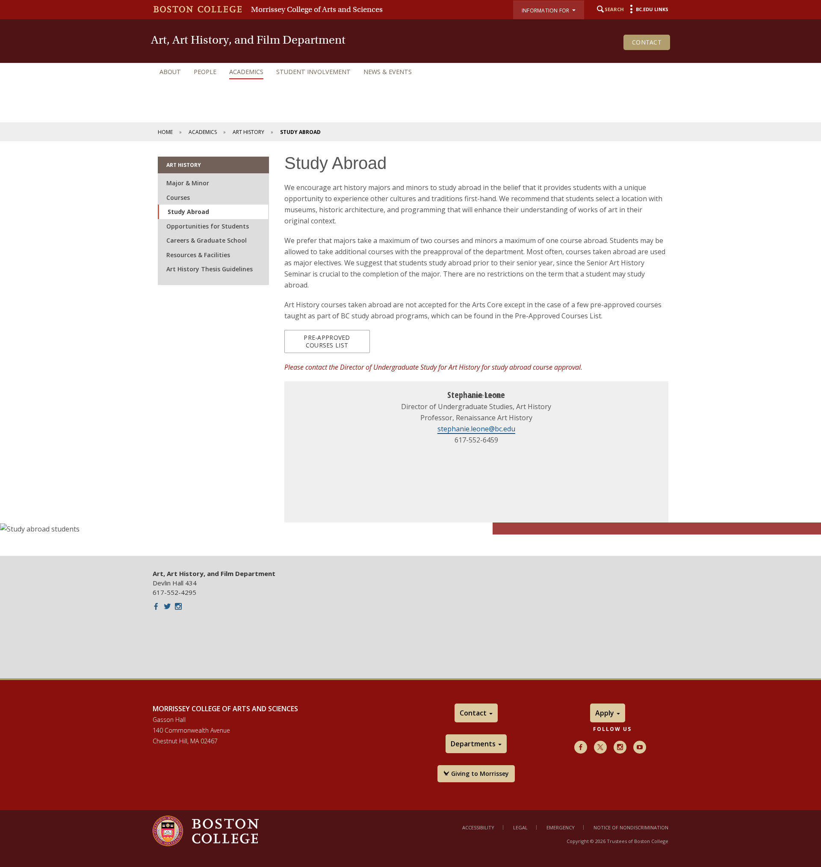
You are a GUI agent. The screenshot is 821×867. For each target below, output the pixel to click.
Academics (246, 72)
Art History (248, 132)
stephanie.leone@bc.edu (476, 429)
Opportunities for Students (207, 226)
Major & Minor (187, 183)
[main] (410, 348)
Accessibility (478, 827)
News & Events (387, 72)
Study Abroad (188, 212)
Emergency (560, 827)
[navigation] (410, 72)
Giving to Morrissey (479, 773)
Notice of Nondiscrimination (631, 827)
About (170, 72)
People (205, 72)
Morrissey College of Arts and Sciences (317, 9)
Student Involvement (313, 72)
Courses (178, 197)
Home (165, 132)
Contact (647, 42)
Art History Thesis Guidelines (209, 269)
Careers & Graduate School (206, 240)
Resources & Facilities (198, 255)
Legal (520, 827)
